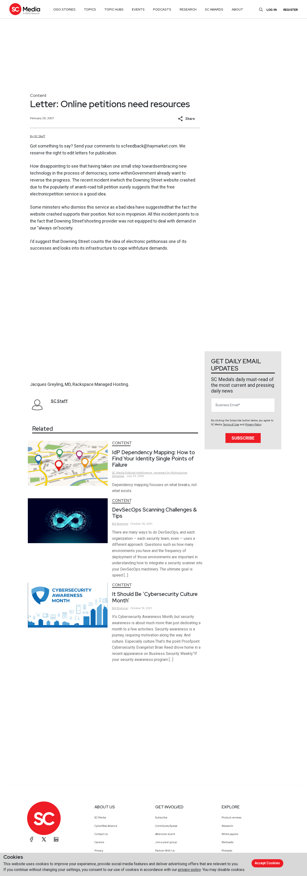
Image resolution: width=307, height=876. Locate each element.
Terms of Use (231, 424)
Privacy (98, 850)
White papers (230, 834)
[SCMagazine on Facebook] (32, 839)
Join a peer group (166, 842)
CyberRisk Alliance (105, 826)
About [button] (237, 9)
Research (227, 826)
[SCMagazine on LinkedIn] (56, 839)
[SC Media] (24, 9)
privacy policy (189, 869)
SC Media (100, 817)
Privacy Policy (253, 424)
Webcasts (227, 842)
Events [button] (138, 9)
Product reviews (231, 817)
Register (290, 10)
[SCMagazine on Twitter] (44, 839)
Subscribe (242, 438)
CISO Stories (64, 9)
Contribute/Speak (166, 826)
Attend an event (165, 834)
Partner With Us (165, 850)
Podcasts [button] (162, 9)
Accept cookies (267, 863)
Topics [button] (90, 9)
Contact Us (101, 834)
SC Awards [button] (214, 9)
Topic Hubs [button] (114, 9)
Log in (271, 10)
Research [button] (188, 9)
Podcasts (227, 850)
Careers (99, 842)
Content (38, 95)
